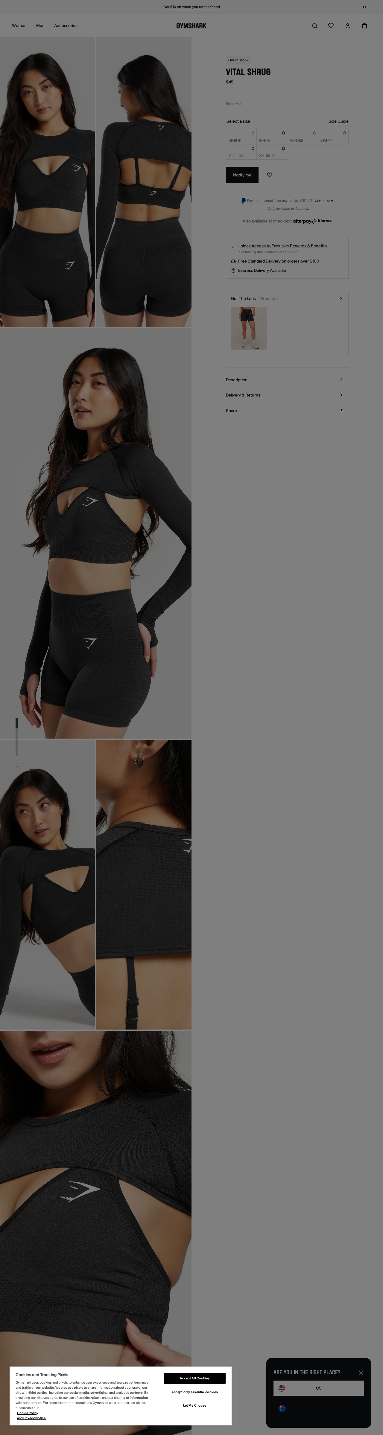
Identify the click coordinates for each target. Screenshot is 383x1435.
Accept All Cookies (195, 1378)
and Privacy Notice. (31, 1418)
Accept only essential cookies (194, 1392)
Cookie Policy (27, 1413)
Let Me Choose (194, 1405)
